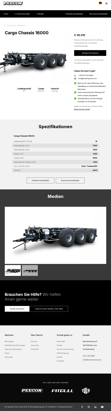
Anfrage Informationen (90, 53)
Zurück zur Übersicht (16, 25)
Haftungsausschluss (65, 407)
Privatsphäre (52, 407)
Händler (59, 345)
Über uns (34, 341)
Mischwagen (9, 341)
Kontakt (59, 357)
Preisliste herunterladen (74, 14)
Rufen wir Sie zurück (82, 109)
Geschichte (35, 349)
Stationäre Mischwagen (13, 349)
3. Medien (40, 14)
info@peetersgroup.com (87, 78)
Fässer (7, 353)
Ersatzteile (60, 361)
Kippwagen (9, 357)
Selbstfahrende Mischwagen (15, 345)
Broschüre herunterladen (98, 14)
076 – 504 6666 (89, 356)
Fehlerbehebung (63, 353)
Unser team (35, 345)
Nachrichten (61, 341)
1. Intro (5, 14)
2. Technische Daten (22, 14)
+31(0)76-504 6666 (85, 75)
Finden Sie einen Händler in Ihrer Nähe (49, 309)
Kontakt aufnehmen (17, 309)
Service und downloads (65, 349)
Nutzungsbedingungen (37, 407)
